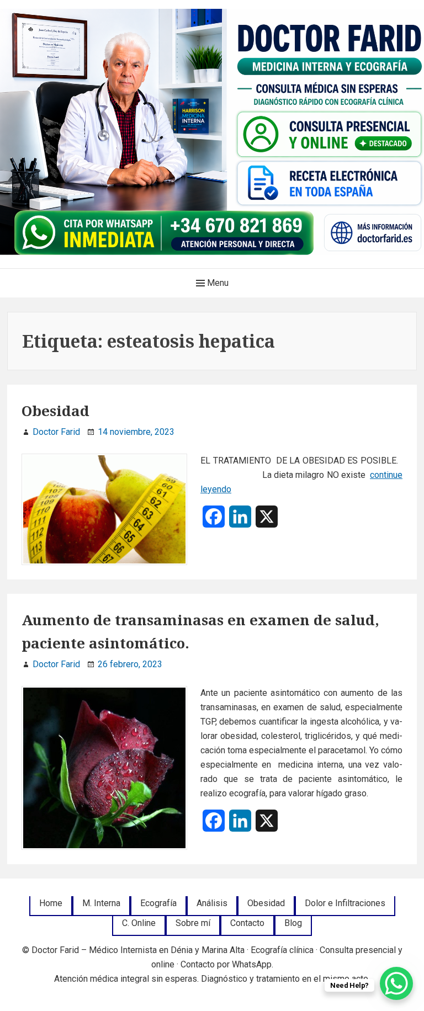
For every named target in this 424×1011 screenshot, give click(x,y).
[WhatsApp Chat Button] (396, 983)
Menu (217, 283)
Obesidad (55, 411)
